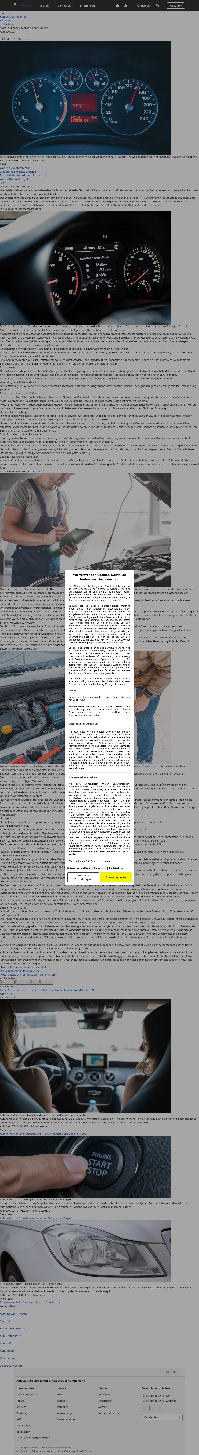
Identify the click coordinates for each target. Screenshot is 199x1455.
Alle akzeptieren (116, 877)
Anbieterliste (116, 868)
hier (121, 642)
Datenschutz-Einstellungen (83, 877)
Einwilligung (102, 634)
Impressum (100, 868)
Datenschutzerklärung (79, 868)
